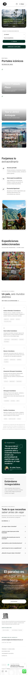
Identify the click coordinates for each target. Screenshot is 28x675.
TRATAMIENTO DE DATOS (8, 653)
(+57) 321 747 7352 (6, 642)
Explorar (15, 41)
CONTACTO (4, 655)
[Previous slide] (4, 18)
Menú (22, 4)
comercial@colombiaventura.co (12, 640)
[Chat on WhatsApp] (24, 671)
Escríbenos (5, 520)
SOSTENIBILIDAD (6, 651)
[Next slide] (23, 18)
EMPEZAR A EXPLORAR (14, 46)
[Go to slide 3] (15, 26)
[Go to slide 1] (12, 26)
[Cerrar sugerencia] (25, 664)
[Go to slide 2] (14, 26)
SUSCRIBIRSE (14, 601)
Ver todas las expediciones (9, 300)
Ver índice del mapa (7, 64)
